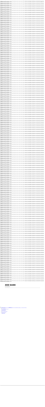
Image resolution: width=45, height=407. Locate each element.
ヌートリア (32, 293)
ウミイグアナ (33, 304)
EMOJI (6, 400)
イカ (6, 305)
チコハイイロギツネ (34, 292)
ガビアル (24, 304)
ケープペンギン (33, 298)
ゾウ (21, 292)
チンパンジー (7, 293)
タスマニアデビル (25, 292)
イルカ (12, 297)
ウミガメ (21, 304)
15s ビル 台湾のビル (12, 310)
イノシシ (27, 288)
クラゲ (12, 305)
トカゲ (34, 303)
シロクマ (10, 292)
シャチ (21, 297)
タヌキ (30, 292)
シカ (39, 291)
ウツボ (9, 305)
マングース (34, 294)
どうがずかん (2, 310)
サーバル (36, 291)
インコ (35, 299)
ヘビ (13, 304)
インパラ (31, 288)
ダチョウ (24, 298)
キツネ (6, 291)
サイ (30, 291)
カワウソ (15, 297)
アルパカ (17, 288)
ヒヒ (26, 294)
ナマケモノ (26, 293)
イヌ (24, 288)
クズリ (16, 291)
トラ (23, 293)
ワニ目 (37, 304)
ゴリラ (28, 291)
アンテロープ (21, 288)
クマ (19, 291)
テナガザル (15, 293)
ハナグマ (10, 294)
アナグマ (6, 288)
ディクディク (20, 293)
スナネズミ (18, 292)
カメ (22, 303)
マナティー (31, 297)
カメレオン (25, 303)
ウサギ (34, 288)
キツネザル (9, 291)
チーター (11, 293)
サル (33, 291)
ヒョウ (29, 294)
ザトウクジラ (7, 298)
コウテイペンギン (7, 299)
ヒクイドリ (28, 298)
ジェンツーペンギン (14, 299)
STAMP (8, 400)
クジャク (21, 298)
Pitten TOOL (9, 397)
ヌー (29, 293)
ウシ (36, 288)
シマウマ (6, 292)
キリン (13, 291)
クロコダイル (28, 304)
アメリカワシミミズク (30, 299)
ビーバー (28, 297)
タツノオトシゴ (23, 305)
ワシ (13, 303)
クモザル (22, 291)
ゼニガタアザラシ (12, 298)
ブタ (31, 294)
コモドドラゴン (30, 303)
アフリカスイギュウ (11, 288)
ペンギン (19, 299)
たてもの (6, 310)
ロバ (6, 297)
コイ (14, 305)
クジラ (18, 297)
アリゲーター (17, 304)
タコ (19, 305)
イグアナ (16, 303)
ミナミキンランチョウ (8, 303)
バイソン (18, 294)
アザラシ (35, 297)
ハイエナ (6, 294)
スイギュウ (14, 292)
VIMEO (8, 374)
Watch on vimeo (2, 325)
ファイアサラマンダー (8, 304)
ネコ (36, 293)
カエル (19, 303)
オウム (38, 299)
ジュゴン (24, 297)
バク (20, 294)
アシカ (9, 297)
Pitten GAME (10, 398)
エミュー (17, 298)
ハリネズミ (14, 294)
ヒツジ (23, 294)
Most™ (3, 406)
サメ (16, 305)
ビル (8, 310)
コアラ (25, 291)
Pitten (1, 406)
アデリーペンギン (23, 299)
